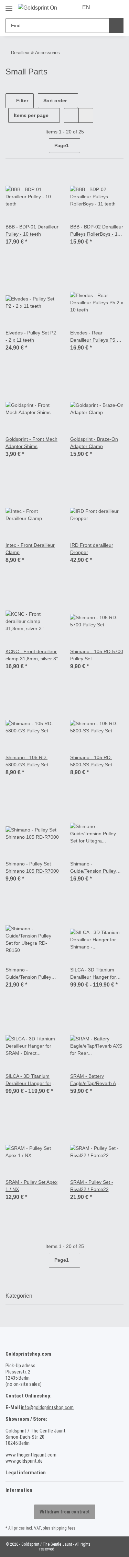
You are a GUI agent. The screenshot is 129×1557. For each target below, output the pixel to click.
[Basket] (117, 7)
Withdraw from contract (65, 1511)
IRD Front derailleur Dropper (91, 548)
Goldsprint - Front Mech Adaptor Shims (31, 442)
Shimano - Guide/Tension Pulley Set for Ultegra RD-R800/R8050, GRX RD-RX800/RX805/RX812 (95, 868)
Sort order (55, 100)
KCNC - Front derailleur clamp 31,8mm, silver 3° (32, 655)
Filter (21, 100)
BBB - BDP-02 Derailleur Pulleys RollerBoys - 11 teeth (96, 231)
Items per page (31, 115)
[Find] (116, 25)
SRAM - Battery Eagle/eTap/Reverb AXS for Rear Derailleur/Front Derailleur (96, 1080)
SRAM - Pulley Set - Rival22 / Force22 (91, 1185)
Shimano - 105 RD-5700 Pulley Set (96, 655)
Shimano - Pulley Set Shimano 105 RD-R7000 (32, 867)
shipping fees (63, 1528)
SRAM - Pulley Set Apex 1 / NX (31, 1185)
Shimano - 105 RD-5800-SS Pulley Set (91, 761)
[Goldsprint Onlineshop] (37, 7)
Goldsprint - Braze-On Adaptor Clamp (94, 442)
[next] (117, 146)
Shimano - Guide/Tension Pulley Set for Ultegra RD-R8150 (28, 974)
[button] (105, 7)
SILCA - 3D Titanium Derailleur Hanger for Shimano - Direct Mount (96, 974)
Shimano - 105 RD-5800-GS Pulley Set (27, 761)
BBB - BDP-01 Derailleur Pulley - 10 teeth (32, 230)
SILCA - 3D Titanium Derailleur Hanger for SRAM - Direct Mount (29, 1080)
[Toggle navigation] (9, 5)
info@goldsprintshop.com (47, 1407)
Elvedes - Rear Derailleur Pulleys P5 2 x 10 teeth (96, 337)
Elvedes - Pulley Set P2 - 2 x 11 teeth (31, 336)
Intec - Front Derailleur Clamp (30, 548)
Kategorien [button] (19, 1296)
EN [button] (86, 7)
